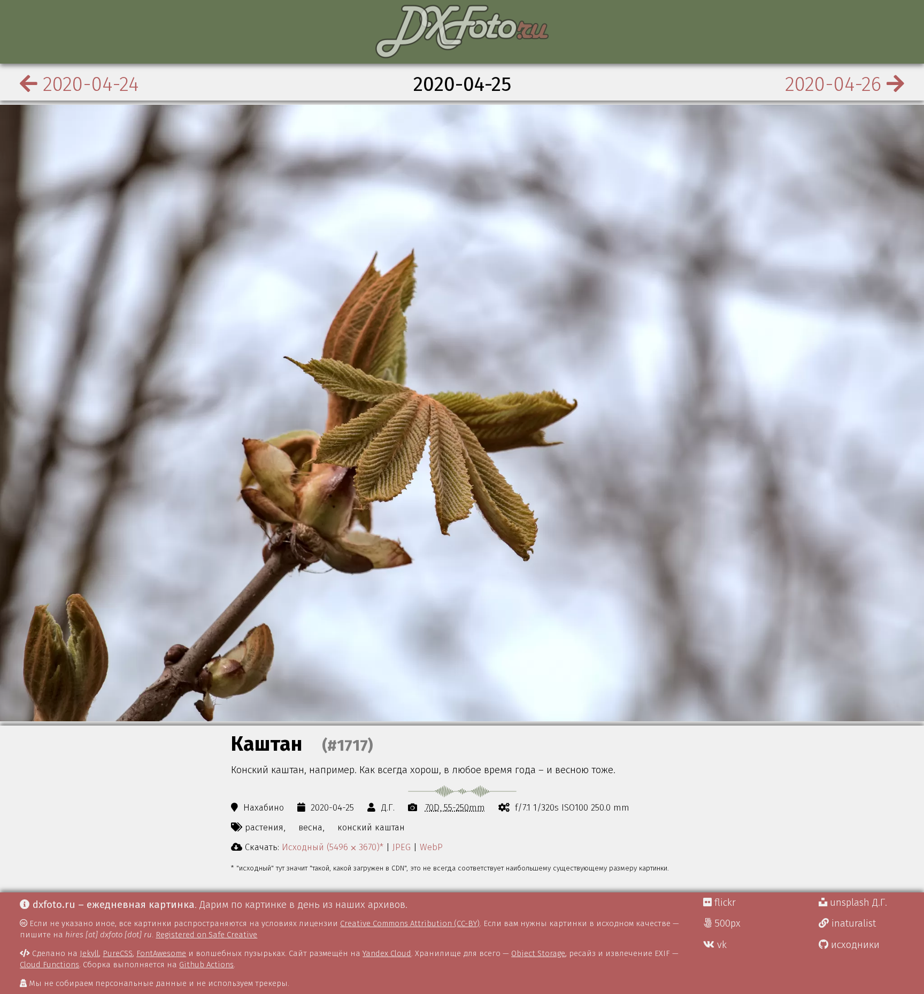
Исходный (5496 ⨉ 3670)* (332, 847)
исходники (854, 945)
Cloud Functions (49, 964)
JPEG (401, 847)
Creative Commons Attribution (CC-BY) (410, 923)
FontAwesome (161, 953)
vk (720, 945)
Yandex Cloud (387, 953)
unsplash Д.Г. (857, 902)
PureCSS (118, 953)
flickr (724, 902)
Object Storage (538, 953)
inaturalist (852, 923)
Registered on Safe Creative (206, 934)
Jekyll (89, 953)
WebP (431, 847)
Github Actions (206, 964)
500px (726, 923)
